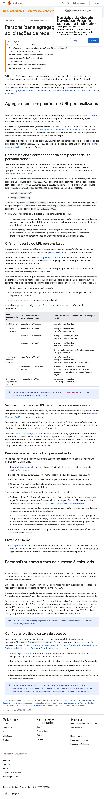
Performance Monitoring (41, 11)
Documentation (12, 11)
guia (24, 653)
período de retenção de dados (29, 433)
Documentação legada (79, 744)
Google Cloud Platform (12, 772)
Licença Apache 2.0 (71, 703)
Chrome (6, 764)
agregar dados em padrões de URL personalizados (38, 90)
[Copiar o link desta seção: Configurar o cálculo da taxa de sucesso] (68, 633)
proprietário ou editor (50, 257)
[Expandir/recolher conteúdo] (20, 41)
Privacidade (25, 787)
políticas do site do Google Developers (27, 705)
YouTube (40, 739)
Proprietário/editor (49, 648)
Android (6, 760)
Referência (7, 728)
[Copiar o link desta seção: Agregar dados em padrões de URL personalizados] (7, 108)
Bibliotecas (7, 736)
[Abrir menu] (4, 3)
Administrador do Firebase (26, 648)
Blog (38, 727)
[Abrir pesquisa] (63, 3)
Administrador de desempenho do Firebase (47, 645)
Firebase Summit (43, 731)
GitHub (6, 740)
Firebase (8, 20)
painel (57, 252)
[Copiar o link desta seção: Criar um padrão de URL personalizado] (67, 243)
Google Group (76, 732)
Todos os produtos (10, 776)
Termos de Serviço (10, 787)
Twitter (39, 735)
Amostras (7, 732)
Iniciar (93, 40)
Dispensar (77, 41)
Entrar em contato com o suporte (83, 723)
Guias (5, 723)
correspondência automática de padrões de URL (61, 129)
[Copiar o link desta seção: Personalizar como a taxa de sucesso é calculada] (7, 567)
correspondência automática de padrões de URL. (65, 503)
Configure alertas (18, 545)
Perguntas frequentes (79, 740)
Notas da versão (76, 736)
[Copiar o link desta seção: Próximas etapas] (33, 540)
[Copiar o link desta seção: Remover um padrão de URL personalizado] (73, 453)
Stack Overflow (76, 728)
